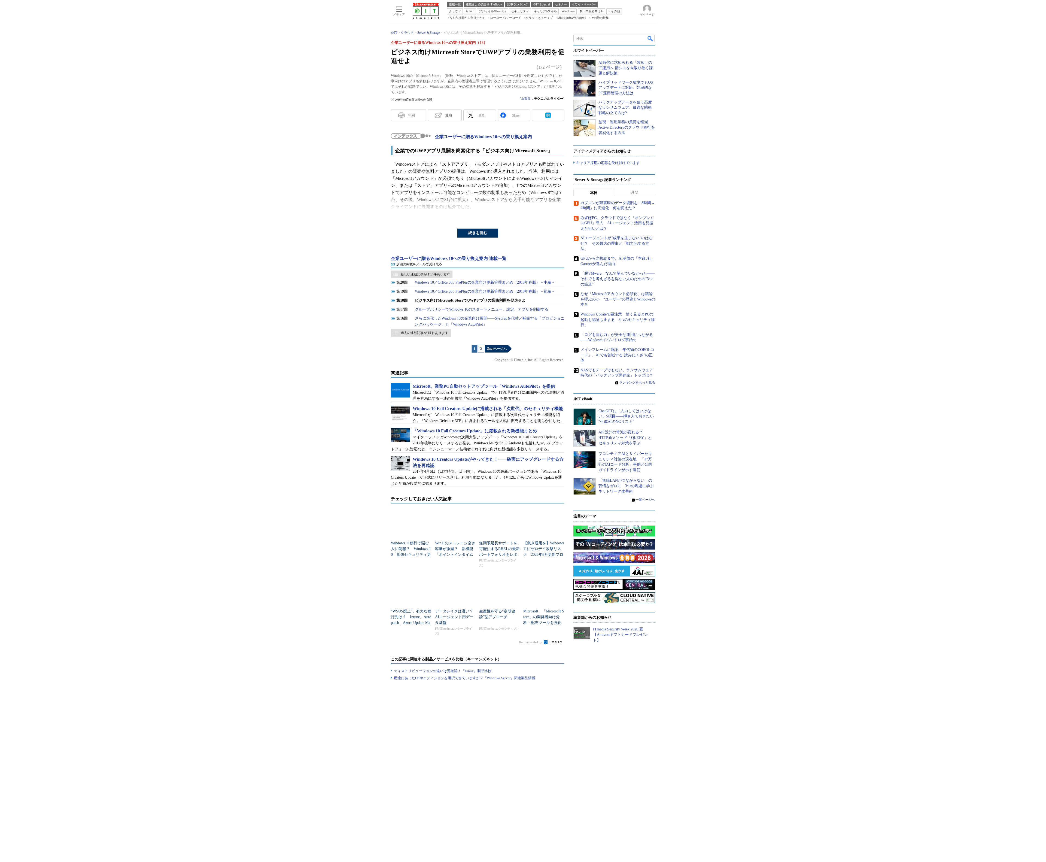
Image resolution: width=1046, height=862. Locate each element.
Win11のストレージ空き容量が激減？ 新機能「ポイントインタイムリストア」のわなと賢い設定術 (455, 554)
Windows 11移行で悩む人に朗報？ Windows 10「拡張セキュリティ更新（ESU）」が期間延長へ (411, 554)
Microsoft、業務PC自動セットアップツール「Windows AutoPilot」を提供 (484, 386)
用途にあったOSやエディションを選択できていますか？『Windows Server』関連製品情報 (464, 678)
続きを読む (477, 233)
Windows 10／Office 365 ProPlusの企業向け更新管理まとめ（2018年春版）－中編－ (485, 282)
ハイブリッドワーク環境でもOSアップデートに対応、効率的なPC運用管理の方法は (625, 87)
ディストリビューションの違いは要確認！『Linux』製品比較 (442, 671)
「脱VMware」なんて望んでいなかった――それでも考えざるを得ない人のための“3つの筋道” (617, 278)
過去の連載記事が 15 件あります (424, 333)
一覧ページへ (645, 500)
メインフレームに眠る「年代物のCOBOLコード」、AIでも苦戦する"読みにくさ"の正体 (617, 355)
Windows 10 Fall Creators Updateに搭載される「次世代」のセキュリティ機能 (488, 408)
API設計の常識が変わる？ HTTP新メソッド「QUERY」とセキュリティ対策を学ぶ (625, 437)
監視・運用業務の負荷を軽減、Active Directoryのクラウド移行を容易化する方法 (626, 127)
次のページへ (497, 349)
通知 (448, 115)
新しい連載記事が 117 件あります (425, 274)
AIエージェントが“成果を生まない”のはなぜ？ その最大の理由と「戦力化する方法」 (616, 243)
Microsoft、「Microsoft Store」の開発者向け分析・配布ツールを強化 (543, 617)
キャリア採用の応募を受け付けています (608, 163)
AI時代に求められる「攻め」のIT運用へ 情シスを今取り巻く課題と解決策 (625, 67)
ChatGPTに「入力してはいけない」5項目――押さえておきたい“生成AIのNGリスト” (626, 416)
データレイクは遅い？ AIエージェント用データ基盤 (456, 617)
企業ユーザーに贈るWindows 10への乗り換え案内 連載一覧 (448, 258)
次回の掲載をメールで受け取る (419, 264)
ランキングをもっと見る (637, 382)
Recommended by (531, 642)
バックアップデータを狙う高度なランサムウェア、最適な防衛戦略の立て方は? (625, 107)
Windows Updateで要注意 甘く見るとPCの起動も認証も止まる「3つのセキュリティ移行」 (617, 319)
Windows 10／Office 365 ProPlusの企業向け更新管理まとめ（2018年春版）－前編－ (485, 291)
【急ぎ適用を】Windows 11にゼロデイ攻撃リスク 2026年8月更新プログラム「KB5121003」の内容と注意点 (543, 554)
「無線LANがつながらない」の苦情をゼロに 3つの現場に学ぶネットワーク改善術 (626, 485)
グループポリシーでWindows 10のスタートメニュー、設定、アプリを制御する (481, 309)
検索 (650, 38)
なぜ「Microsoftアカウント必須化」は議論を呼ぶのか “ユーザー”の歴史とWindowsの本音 (617, 299)
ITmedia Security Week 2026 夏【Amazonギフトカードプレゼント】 (620, 634)
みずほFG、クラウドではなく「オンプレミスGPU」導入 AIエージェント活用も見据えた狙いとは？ (617, 223)
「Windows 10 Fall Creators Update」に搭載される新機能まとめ (475, 431)
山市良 (526, 99)
